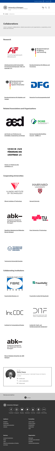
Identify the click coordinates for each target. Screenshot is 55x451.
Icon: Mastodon (27, 409)
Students (5, 421)
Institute (6, 13)
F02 (47, 1)
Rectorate (31, 438)
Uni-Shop (5, 444)
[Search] (45, 7)
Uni (38, 1)
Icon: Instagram (17, 409)
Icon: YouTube (33, 409)
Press (4, 439)
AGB (30, 428)
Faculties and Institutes (34, 439)
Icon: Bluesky (22, 409)
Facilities (31, 441)
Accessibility (31, 425)
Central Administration (34, 443)
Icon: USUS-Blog (44, 409)
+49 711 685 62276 (23, 381)
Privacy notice (32, 423)
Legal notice (31, 421)
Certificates (31, 426)
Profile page (22, 378)
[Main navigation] (49, 7)
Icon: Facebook (11, 409)
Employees (6, 423)
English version (3, 14)
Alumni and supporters (8, 425)
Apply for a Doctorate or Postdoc (11, 443)
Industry (5, 426)
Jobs (4, 441)
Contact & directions (8, 438)
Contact (29, 397)
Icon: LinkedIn (38, 409)
